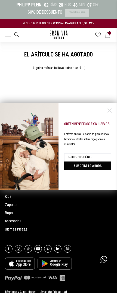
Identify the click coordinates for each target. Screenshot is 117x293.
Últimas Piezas (16, 230)
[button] (8, 36)
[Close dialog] (109, 110)
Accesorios (13, 221)
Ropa (9, 213)
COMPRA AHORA (77, 12)
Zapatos (11, 205)
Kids (8, 197)
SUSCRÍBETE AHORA (88, 166)
